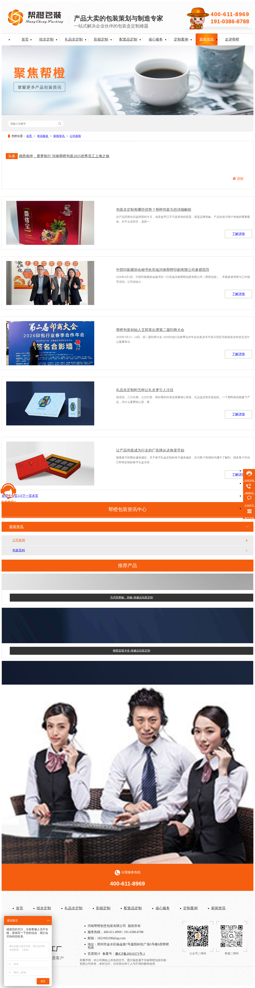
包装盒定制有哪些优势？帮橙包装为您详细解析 (153, 210)
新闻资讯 (206, 39)
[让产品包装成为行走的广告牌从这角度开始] (50, 464)
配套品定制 (128, 39)
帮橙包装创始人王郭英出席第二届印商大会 (150, 330)
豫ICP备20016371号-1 (130, 953)
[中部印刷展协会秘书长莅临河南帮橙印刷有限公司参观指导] (50, 283)
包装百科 (18, 550)
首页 (25, 39)
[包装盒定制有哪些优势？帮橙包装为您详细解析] (50, 223)
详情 (240, 178)
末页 (35, 495)
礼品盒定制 (74, 39)
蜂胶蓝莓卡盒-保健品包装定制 (131, 643)
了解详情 (238, 234)
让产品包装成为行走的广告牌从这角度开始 (150, 450)
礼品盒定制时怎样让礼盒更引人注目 (145, 390)
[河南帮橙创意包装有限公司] (36, 24)
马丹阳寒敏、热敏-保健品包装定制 (131, 590)
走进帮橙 (232, 39)
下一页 (27, 495)
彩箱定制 (101, 39)
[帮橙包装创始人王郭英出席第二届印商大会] (50, 343)
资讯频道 (43, 136)
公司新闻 (75, 136)
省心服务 (155, 39)
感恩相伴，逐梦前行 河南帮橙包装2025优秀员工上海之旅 (64, 156)
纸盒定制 (46, 39)
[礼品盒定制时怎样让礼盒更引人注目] (50, 403)
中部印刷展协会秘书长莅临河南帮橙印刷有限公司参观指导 (162, 270)
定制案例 (181, 39)
